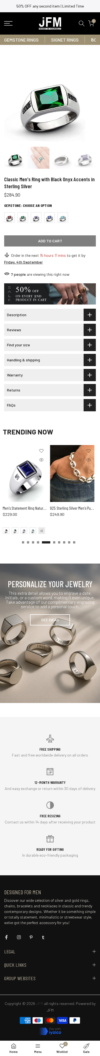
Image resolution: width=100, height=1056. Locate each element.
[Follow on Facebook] (6, 937)
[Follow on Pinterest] (31, 937)
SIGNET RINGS (65, 39)
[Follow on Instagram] (19, 937)
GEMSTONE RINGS (21, 39)
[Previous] (8, 39)
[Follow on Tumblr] (43, 937)
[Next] (92, 39)
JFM (50, 1010)
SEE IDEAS (50, 619)
